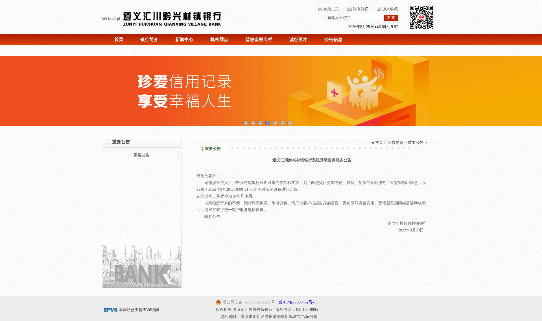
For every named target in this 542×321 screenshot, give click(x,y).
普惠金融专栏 (258, 39)
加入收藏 (390, 9)
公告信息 (333, 39)
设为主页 (331, 9)
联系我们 (361, 9)
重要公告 (142, 155)
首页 (118, 39)
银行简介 (149, 39)
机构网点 (219, 39)
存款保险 (123, 50)
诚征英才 (298, 39)
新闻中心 (184, 39)
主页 (379, 142)
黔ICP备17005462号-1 (297, 302)
